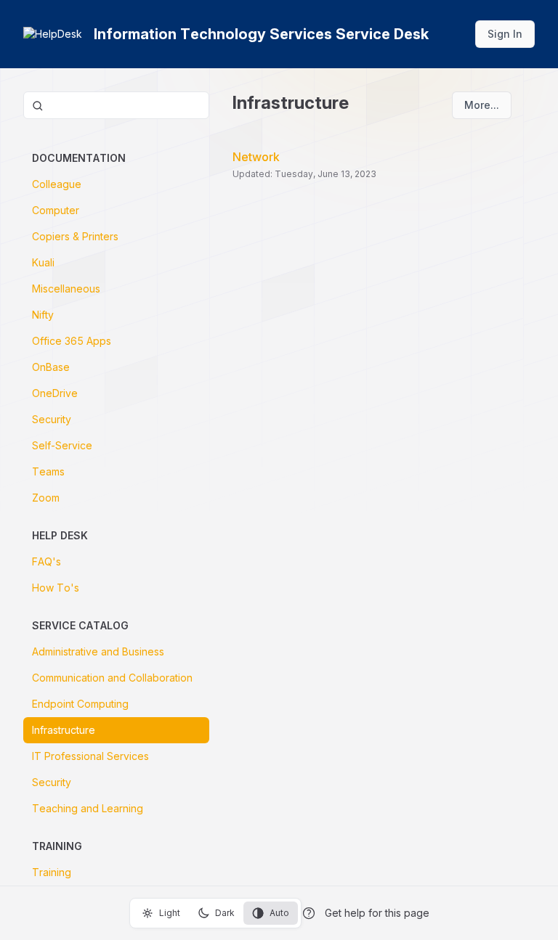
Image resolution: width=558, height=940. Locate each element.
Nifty (43, 314)
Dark (225, 912)
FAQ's (46, 561)
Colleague (56, 184)
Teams (48, 471)
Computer (55, 210)
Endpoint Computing (80, 704)
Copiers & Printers (75, 236)
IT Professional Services (90, 756)
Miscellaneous (66, 288)
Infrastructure (63, 730)
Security (51, 419)
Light (169, 912)
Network (256, 157)
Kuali (43, 262)
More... (481, 105)
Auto (279, 912)
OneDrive (55, 393)
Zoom (46, 497)
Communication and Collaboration (112, 677)
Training (51, 872)
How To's (55, 587)
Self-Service (62, 445)
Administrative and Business (98, 651)
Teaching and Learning (87, 808)
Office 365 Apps (71, 341)
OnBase (51, 367)
